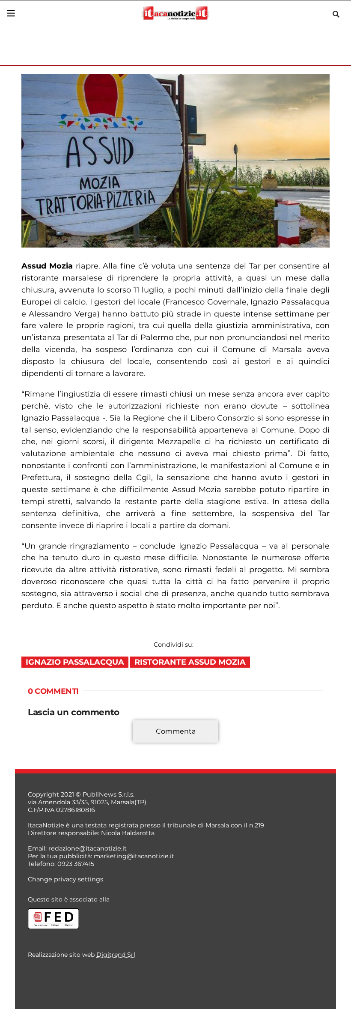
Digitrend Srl (115, 954)
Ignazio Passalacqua (75, 662)
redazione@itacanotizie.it (87, 848)
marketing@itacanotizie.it (134, 856)
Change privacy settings (65, 879)
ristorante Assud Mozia (190, 662)
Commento (46, 736)
